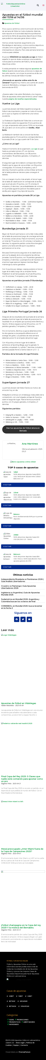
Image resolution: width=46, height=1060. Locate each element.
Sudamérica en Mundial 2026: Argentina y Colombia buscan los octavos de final (20, 600)
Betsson (17, 554)
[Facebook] (16, 619)
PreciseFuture (24, 1052)
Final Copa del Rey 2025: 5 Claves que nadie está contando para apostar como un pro (22, 779)
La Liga (34, 149)
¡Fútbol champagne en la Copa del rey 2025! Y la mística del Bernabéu (21, 926)
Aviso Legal (20, 1043)
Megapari (23, 1001)
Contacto (24, 1045)
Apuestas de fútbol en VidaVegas (18, 703)
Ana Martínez (30, 443)
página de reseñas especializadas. (22, 99)
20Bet (16, 535)
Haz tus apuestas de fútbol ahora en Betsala (23, 429)
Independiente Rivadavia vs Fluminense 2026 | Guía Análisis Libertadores (22, 580)
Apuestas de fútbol (11, 23)
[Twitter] (23, 619)
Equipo (16, 1045)
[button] (38, 5)
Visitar (7, 485)
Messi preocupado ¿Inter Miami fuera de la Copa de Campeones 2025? (22, 850)
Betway (12, 1001)
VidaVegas (25, 1006)
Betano (17, 514)
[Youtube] (29, 619)
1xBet (16, 472)
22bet (16, 493)
